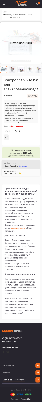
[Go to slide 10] (29, 60)
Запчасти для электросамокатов (17, 14)
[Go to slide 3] (16, 60)
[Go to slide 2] (14, 60)
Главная (6, 12)
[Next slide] (40, 69)
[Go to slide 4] (18, 60)
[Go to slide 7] (23, 60)
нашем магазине (18, 228)
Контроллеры (14, 17)
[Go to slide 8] (25, 60)
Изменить (23, 166)
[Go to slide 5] (20, 60)
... (4, 17)
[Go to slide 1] (12, 60)
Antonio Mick (26, 399)
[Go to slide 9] (27, 60)
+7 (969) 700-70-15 (12, 338)
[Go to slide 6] (21, 60)
